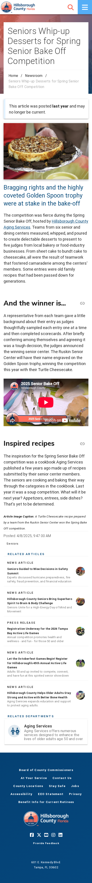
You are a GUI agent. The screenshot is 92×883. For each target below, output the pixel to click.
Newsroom (33, 76)
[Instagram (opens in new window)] (53, 834)
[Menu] (85, 7)
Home (13, 76)
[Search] (70, 7)
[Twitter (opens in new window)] (38, 834)
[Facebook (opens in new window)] (31, 834)
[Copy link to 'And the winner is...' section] (82, 303)
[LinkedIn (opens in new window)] (60, 834)
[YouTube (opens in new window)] (46, 834)
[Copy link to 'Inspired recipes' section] (82, 443)
